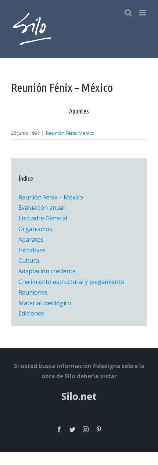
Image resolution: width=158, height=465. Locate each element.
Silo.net (79, 396)
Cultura (28, 260)
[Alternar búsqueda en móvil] (128, 13)
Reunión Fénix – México (50, 197)
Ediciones (31, 313)
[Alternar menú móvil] (143, 13)
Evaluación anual (41, 207)
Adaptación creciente (47, 271)
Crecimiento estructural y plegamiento (71, 282)
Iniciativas (32, 250)
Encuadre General (42, 218)
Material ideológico (44, 303)
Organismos (35, 229)
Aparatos (31, 239)
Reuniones (33, 292)
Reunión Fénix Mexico (70, 133)
